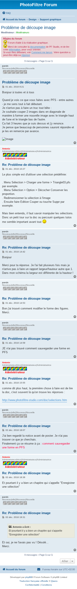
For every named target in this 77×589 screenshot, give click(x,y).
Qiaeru (54, 581)
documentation (37, 46)
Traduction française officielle (33, 581)
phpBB (28, 577)
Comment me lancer (41, 52)
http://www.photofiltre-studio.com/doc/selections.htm (34, 400)
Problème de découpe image (28, 27)
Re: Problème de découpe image (26, 164)
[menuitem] (6, 13)
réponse (25, 55)
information (14, 49)
